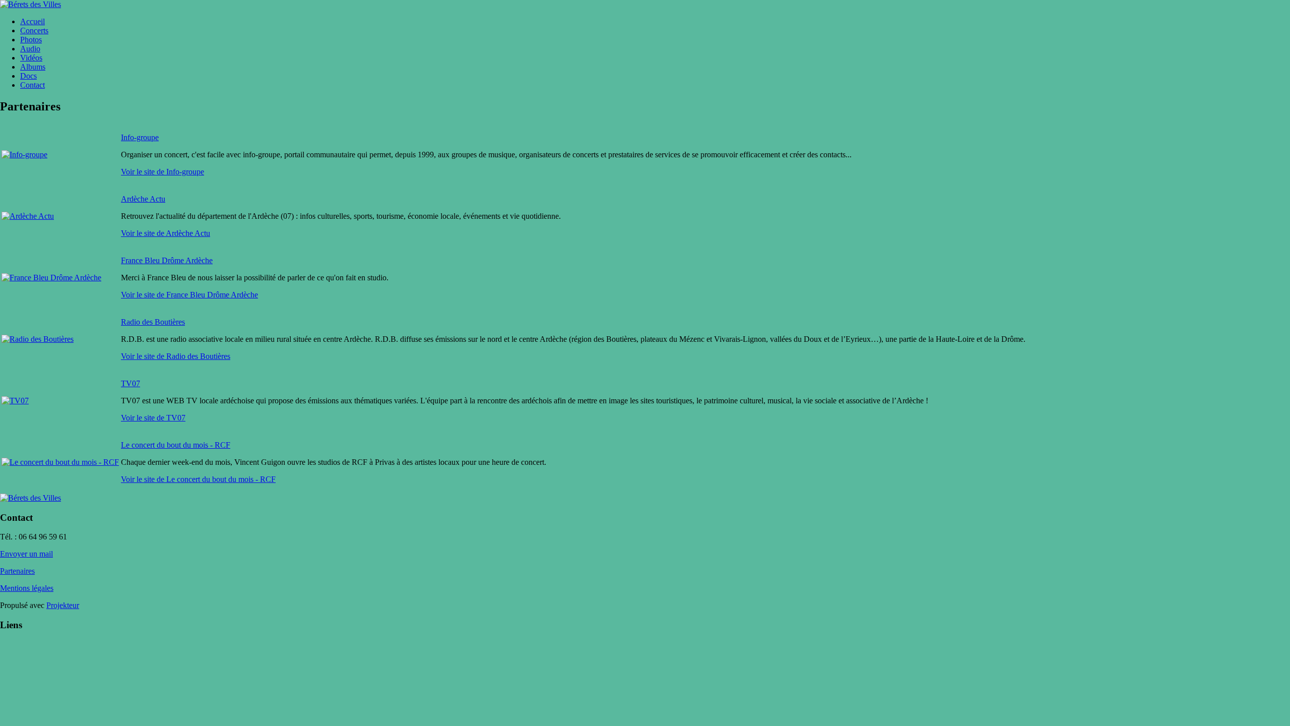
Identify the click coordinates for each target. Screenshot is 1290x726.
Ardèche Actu (143, 199)
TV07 (130, 383)
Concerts (34, 30)
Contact (32, 85)
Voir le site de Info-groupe (162, 171)
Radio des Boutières (153, 322)
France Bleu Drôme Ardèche (167, 260)
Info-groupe (140, 137)
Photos (31, 39)
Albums (32, 67)
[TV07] (15, 400)
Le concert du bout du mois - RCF (175, 445)
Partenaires (17, 571)
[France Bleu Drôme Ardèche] (51, 277)
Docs (28, 76)
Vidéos (31, 57)
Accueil (32, 21)
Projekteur (62, 605)
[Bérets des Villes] (30, 4)
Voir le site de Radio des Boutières (175, 356)
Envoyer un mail (26, 554)
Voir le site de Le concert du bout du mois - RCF (198, 479)
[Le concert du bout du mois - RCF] (60, 462)
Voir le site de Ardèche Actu (165, 233)
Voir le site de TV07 (153, 417)
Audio (30, 48)
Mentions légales (26, 588)
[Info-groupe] (24, 154)
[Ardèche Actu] (28, 216)
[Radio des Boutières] (38, 339)
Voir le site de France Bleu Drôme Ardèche (189, 294)
